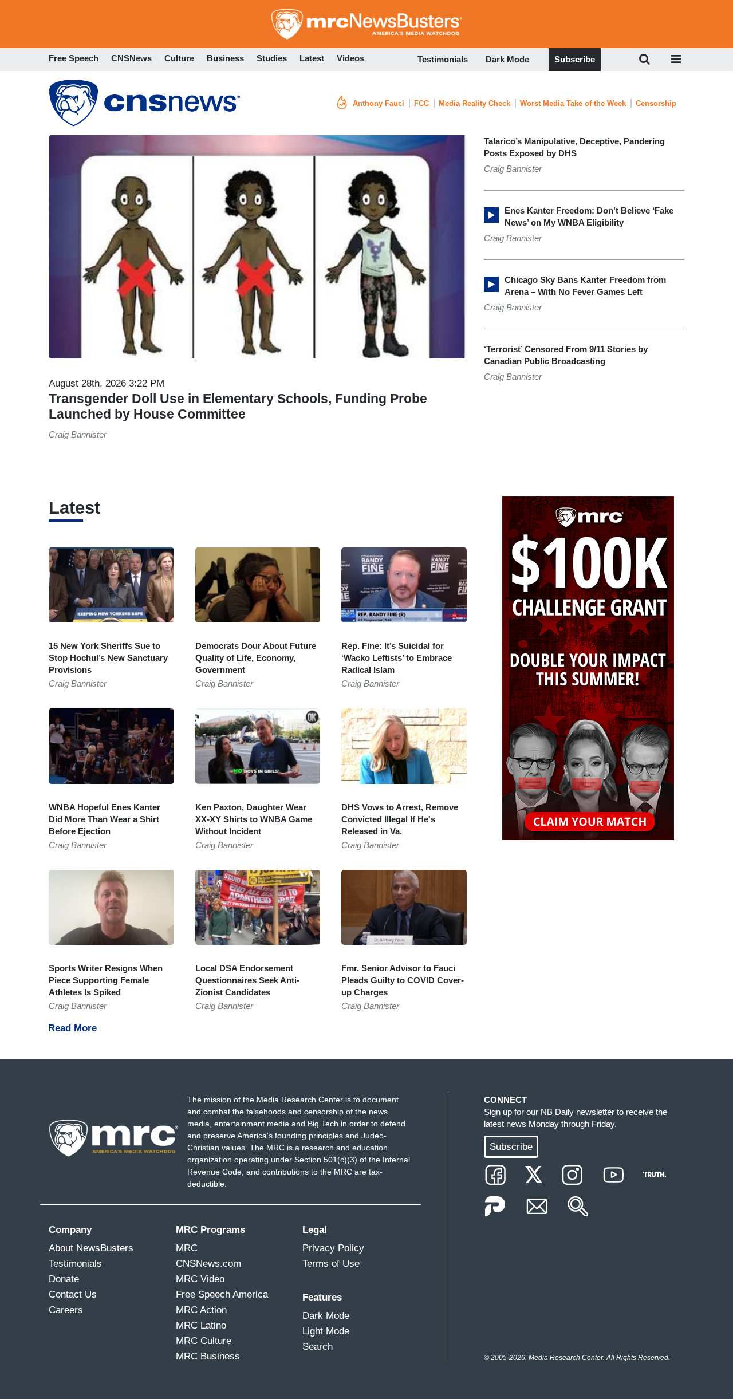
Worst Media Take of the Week (573, 103)
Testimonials (442, 59)
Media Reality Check (474, 103)
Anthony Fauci (378, 103)
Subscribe (574, 59)
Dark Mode (507, 59)
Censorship (656, 103)
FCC (421, 103)
